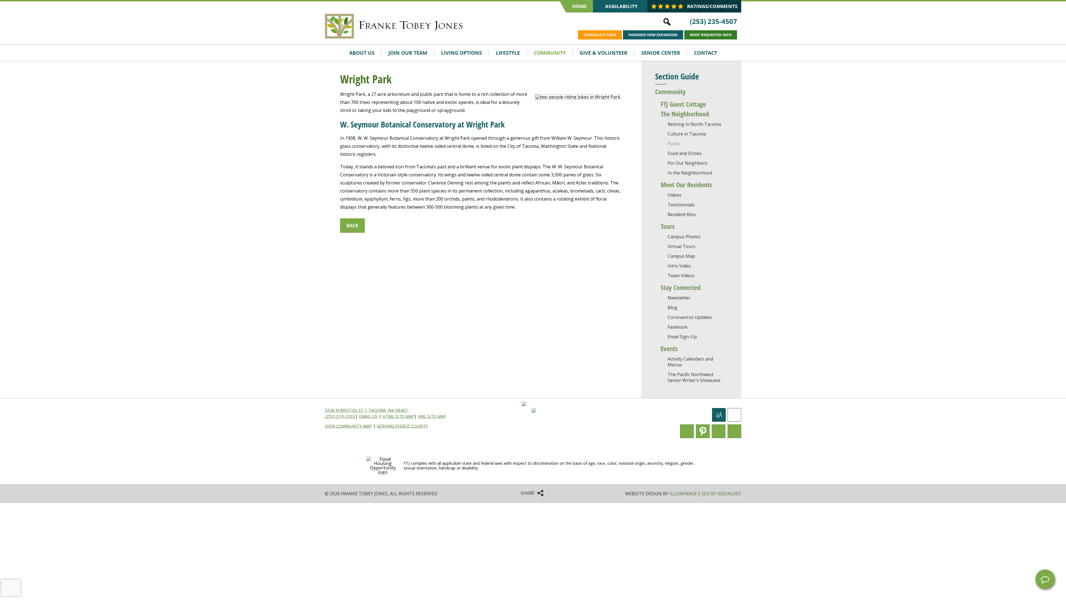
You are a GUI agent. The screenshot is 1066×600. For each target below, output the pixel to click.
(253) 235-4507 (713, 21)
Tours (668, 226)
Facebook (678, 327)
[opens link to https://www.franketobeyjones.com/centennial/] (481, 26)
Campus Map (681, 256)
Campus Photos (684, 237)
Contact (705, 52)
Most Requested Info (710, 34)
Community (550, 52)
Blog (672, 307)
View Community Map (348, 426)
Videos (675, 195)
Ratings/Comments (711, 6)
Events (669, 348)
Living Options (461, 52)
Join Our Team (407, 52)
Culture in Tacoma (687, 134)
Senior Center (660, 52)
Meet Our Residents (686, 184)
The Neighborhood (685, 113)
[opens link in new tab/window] (526, 411)
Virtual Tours (681, 246)
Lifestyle (508, 52)
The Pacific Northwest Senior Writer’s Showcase (694, 377)
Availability (621, 6)
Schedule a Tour (600, 34)
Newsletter (679, 298)
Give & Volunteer (603, 52)
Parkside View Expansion (653, 34)
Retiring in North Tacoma (694, 124)
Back (352, 225)
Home (579, 6)
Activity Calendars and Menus (690, 362)
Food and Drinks (685, 153)
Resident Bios (682, 214)
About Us (361, 52)
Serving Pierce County (402, 426)
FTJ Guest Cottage (683, 104)
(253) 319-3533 (340, 416)
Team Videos (681, 275)
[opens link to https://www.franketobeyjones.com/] (394, 25)
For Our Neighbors (687, 163)
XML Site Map (432, 416)
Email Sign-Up (682, 337)
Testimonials (681, 205)
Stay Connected (681, 287)
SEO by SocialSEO (721, 494)
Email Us (368, 416)
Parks (674, 144)
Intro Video (679, 266)
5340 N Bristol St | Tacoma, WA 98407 (366, 410)
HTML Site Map (398, 416)
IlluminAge (683, 494)
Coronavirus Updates (690, 317)
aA (719, 415)
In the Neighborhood (690, 173)
